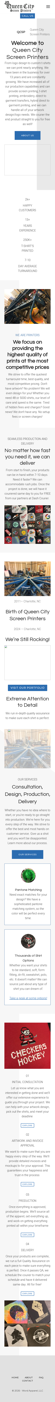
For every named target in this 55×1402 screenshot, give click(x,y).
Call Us (27, 16)
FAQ (41, 1377)
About (29, 1377)
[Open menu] (48, 7)
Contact (27, 1380)
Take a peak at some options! (28, 998)
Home (15, 1377)
